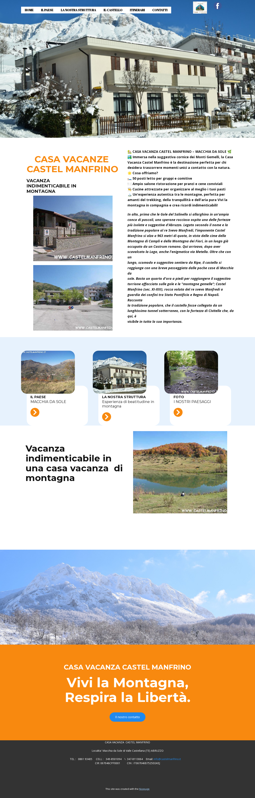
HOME (29, 10)
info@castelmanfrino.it (167, 759)
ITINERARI (137, 10)
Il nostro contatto (127, 717)
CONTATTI (159, 10)
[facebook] (218, 6)
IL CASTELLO (113, 10)
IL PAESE (47, 10)
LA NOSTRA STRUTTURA (78, 10)
